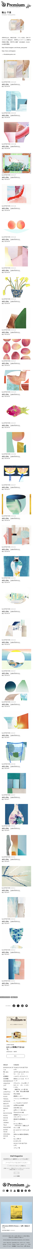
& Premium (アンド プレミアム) (16, 5)
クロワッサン (23, 1242)
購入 (15, 1056)
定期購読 (5, 1076)
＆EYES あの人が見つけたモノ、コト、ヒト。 (21, 1073)
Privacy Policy (19, 1246)
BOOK (5, 1120)
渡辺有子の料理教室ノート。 (21, 1120)
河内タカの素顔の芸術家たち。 (21, 1135)
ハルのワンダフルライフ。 (21, 1076)
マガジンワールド (7, 1246)
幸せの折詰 (17, 1094)
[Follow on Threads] (11, 1191)
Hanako (5, 1244)
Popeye (14, 1244)
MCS (29, 1244)
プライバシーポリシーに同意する (17, 1165)
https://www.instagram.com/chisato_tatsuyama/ (14, 47)
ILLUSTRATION (5, 997)
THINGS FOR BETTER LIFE (21, 1068)
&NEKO (5, 1108)
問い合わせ (5, 1073)
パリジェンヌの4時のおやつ (21, 1099)
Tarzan (18, 1244)
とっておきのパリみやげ (21, 1103)
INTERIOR (6, 1101)
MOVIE (5, 1118)
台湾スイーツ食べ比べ (20, 1110)
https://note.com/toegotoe (8, 51)
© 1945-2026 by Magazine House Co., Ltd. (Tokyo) (16, 1240)
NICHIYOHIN (7, 1113)
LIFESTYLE (6, 1092)
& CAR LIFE (17, 1141)
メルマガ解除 (16, 1176)
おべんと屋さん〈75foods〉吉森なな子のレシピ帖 (21, 1125)
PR (4, 1138)
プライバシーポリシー (18, 1168)
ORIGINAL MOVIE (6, 1135)
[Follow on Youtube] (14, 1191)
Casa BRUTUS (15, 1242)
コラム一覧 (17, 1148)
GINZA (28, 1242)
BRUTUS (9, 1242)
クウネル (9, 1244)
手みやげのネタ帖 (19, 1112)
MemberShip (8, 1081)
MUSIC (5, 1115)
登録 (16, 1173)
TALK (5, 1125)
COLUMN (6, 1106)
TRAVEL (6, 1099)
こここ (25, 1244)
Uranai (6, 1122)
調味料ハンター (18, 1096)
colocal (22, 1244)
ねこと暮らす (17, 1139)
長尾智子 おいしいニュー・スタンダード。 (21, 1116)
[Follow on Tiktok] (18, 1191)
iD (4, 1111)
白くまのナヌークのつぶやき (21, 1131)
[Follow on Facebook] (29, 1191)
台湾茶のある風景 (19, 1105)
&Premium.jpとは (8, 1068)
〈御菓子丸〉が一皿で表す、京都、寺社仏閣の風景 (21, 1090)
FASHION (6, 1094)
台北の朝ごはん (18, 1108)
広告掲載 (5, 1078)
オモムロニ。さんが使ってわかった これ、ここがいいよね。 (21, 1085)
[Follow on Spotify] (22, 1191)
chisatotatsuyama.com (9, 54)
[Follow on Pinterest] (25, 1191)
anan (4, 1242)
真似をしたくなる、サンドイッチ (21, 1080)
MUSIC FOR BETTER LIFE (20, 1144)
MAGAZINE (7, 1127)
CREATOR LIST (6, 1084)
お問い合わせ (27, 1246)
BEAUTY (6, 1103)
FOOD (5, 1096)
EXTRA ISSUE (5, 1131)
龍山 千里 (14, 997)
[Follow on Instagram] (4, 1191)
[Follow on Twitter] (7, 1191)
